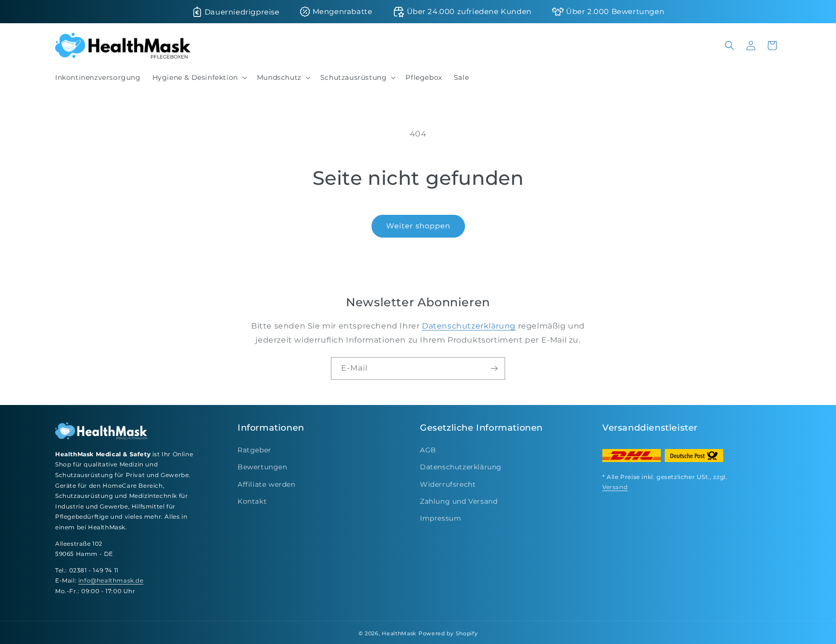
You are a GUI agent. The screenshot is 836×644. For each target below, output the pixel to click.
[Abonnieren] (494, 368)
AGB (428, 450)
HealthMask (399, 633)
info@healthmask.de (111, 580)
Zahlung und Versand (458, 501)
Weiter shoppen (418, 225)
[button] (199, 77)
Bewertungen (262, 467)
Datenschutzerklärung (469, 325)
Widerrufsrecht (448, 484)
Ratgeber (254, 450)
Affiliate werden (267, 484)
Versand (614, 487)
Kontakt (252, 501)
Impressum (440, 518)
